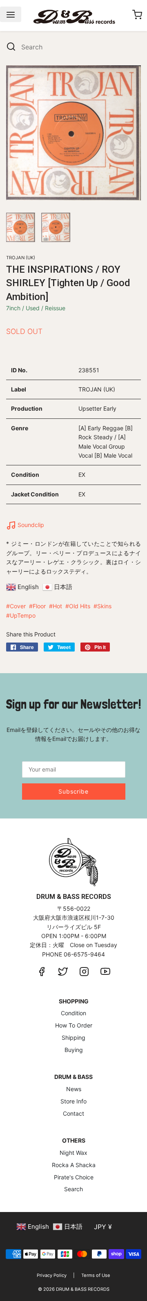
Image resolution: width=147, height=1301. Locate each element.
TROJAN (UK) (20, 257)
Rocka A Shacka (74, 1164)
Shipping (73, 1037)
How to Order (73, 1025)
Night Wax (73, 1152)
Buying (74, 1049)
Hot (57, 606)
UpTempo (23, 615)
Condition (73, 1013)
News (73, 1088)
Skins (104, 606)
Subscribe (73, 791)
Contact (73, 1113)
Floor (39, 606)
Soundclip (30, 524)
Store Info (73, 1101)
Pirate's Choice (74, 1177)
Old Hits (79, 606)
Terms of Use (95, 1275)
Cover (18, 606)
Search (73, 1188)
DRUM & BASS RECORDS (82, 1289)
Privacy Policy (52, 1275)
